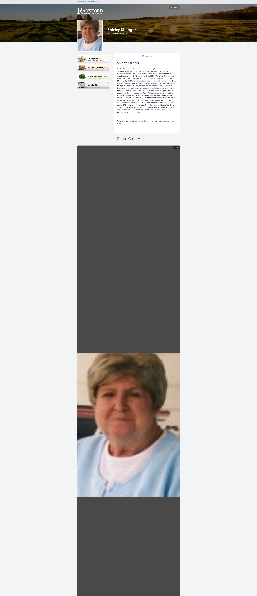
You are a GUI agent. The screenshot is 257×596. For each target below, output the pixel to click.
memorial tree (142, 121)
